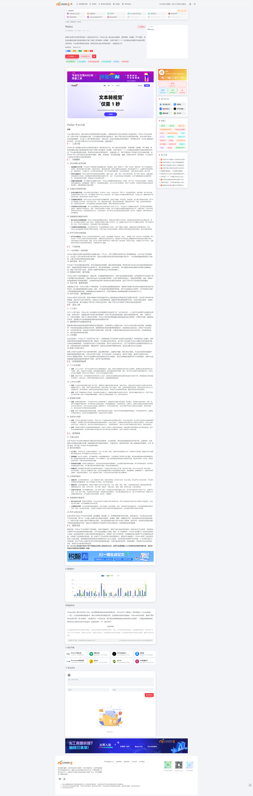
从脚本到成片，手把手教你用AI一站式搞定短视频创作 (177, 182)
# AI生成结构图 (106, 62)
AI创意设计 (73, 22)
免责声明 (126, 762)
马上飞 (162, 137)
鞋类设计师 (172, 144)
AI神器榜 (81, 548)
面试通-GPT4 (180, 148)
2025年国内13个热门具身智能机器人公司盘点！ (177, 162)
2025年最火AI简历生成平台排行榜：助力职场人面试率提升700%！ (183, 168)
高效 (161, 133)
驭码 (183, 133)
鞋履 (161, 148)
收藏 (142, 27)
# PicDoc (116, 62)
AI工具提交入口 (109, 762)
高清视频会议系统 (165, 129)
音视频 (171, 140)
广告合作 (134, 762)
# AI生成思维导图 (93, 62)
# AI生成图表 (82, 62)
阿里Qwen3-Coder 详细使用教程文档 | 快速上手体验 (177, 174)
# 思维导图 (125, 62)
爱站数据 (136, 612)
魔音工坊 (181, 126)
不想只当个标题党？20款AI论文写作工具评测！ (177, 159)
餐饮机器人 (171, 137)
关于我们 (142, 762)
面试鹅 (170, 148)
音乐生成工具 (181, 140)
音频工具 (163, 140)
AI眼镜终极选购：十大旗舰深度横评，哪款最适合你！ (177, 171)
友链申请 (119, 762)
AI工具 (76, 546)
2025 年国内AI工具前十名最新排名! (173, 165)
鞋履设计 (182, 144)
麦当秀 (172, 126)
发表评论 (149, 695)
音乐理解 (163, 144)
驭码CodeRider (172, 133)
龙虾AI (163, 126)
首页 (68, 22)
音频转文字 (181, 137)
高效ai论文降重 (180, 129)
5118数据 (127, 612)
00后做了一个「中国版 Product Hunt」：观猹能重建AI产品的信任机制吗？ (184, 177)
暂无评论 (71, 667)
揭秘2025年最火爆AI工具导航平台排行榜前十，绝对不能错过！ (182, 185)
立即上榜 (183, 11)
